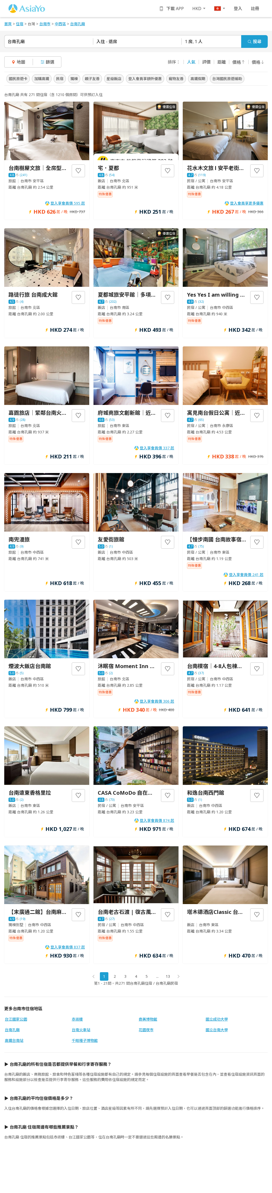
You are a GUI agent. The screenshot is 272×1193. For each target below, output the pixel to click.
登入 (238, 8)
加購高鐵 (41, 78)
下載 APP (175, 8)
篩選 (50, 62)
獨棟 (74, 78)
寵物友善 (176, 78)
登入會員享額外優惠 (145, 78)
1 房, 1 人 (193, 41)
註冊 (255, 8)
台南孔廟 (16, 41)
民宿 (59, 78)
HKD (196, 8)
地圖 (21, 62)
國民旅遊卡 (18, 78)
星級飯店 (114, 78)
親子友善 (92, 78)
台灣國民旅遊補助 (227, 78)
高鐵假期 (197, 78)
